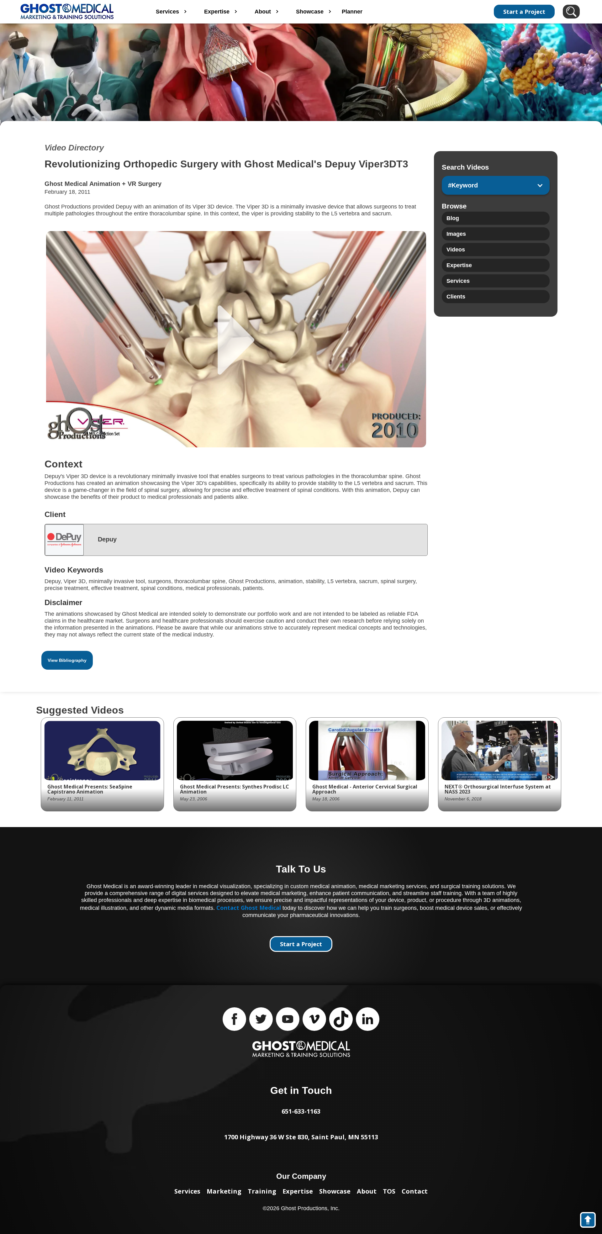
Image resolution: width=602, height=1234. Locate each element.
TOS (389, 1191)
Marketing (224, 1191)
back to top (591, 1221)
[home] (74, 11)
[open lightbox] (236, 339)
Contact (415, 1191)
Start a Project (524, 11)
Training (262, 1191)
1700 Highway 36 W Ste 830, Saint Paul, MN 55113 (301, 1137)
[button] (496, 185)
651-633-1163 (301, 1111)
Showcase (335, 1191)
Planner (352, 11)
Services (187, 1191)
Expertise (298, 1191)
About (367, 1191)
